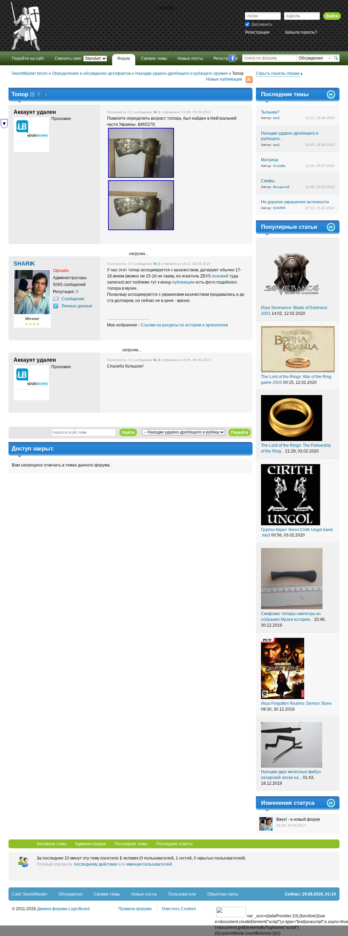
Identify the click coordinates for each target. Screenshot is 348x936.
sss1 (276, 118)
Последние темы (131, 843)
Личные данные (77, 306)
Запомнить (261, 24)
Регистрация (257, 32)
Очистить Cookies (179, 908)
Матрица (269, 159)
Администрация (90, 843)
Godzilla (279, 166)
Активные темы (52, 843)
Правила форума (135, 908)
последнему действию (95, 864)
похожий (220, 276)
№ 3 (156, 360)
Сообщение (73, 298)
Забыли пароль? (301, 32)
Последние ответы (174, 843)
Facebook (232, 58)
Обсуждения (70, 894)
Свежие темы (107, 894)
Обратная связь (222, 894)
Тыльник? (270, 112)
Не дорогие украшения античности (295, 202)
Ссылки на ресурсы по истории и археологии (184, 325)
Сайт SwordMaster (29, 894)
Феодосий (281, 187)
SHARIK (279, 208)
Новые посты (144, 894)
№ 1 (156, 112)
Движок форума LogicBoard (63, 908)
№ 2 (156, 264)
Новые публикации (224, 79)
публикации (183, 282)
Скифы (268, 180)
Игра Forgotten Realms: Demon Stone (296, 703)
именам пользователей (149, 864)
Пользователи (182, 894)
